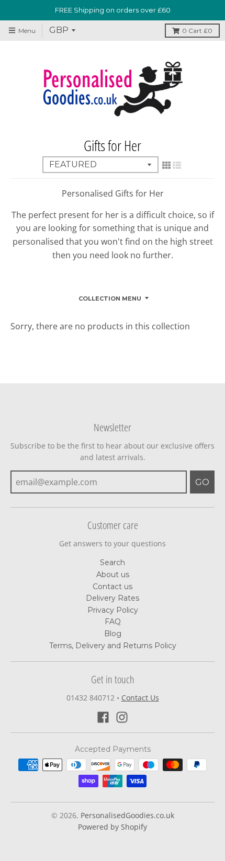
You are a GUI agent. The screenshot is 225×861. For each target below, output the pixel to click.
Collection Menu (109, 298)
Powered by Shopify (112, 827)
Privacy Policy (112, 610)
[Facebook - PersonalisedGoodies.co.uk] (103, 717)
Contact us (112, 586)
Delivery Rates (112, 598)
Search (112, 562)
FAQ (113, 621)
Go (202, 482)
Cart (197, 31)
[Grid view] (166, 165)
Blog (112, 633)
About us (112, 574)
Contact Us (140, 698)
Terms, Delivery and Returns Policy (112, 645)
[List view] (177, 165)
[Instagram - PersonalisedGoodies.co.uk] (122, 717)
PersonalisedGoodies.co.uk (127, 815)
